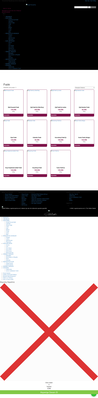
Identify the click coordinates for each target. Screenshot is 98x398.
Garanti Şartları (8, 194)
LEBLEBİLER (8, 16)
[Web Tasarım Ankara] (50, 214)
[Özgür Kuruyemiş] (31, 4)
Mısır (9, 32)
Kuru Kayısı (11, 45)
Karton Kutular (11, 62)
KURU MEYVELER (9, 41)
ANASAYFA (5, 217)
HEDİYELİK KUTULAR (10, 59)
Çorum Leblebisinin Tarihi (14, 68)
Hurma (10, 42)
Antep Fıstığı (11, 22)
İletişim (71, 200)
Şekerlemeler (11, 38)
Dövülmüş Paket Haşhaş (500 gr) (39, 194)
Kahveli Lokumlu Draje (36, 202)
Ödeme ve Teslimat (9, 198)
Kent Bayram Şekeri (36, 195)
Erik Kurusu (11, 48)
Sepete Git (49, 396)
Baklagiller (10, 53)
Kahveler (10, 57)
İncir (9, 44)
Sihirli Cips (34, 197)
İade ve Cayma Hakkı (10, 200)
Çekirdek (10, 21)
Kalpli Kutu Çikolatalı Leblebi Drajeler (40, 198)
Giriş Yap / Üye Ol (73, 194)
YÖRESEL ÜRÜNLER (10, 51)
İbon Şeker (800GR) (36, 203)
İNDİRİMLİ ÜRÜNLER (10, 64)
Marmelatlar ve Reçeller (14, 54)
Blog (70, 198)
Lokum (10, 36)
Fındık (9, 29)
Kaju (9, 25)
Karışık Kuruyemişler (13, 19)
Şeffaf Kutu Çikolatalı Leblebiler (38, 200)
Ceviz (9, 30)
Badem (10, 27)
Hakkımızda (11, 67)
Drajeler (10, 35)
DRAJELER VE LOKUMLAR (12, 33)
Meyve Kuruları (12, 50)
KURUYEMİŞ (8, 18)
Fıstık (9, 24)
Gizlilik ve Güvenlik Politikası (12, 195)
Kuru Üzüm (11, 47)
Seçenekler (6, 115)
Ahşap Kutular (11, 61)
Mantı (9, 56)
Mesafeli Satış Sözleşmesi (11, 197)
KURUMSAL (8, 65)
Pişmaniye (10, 39)
